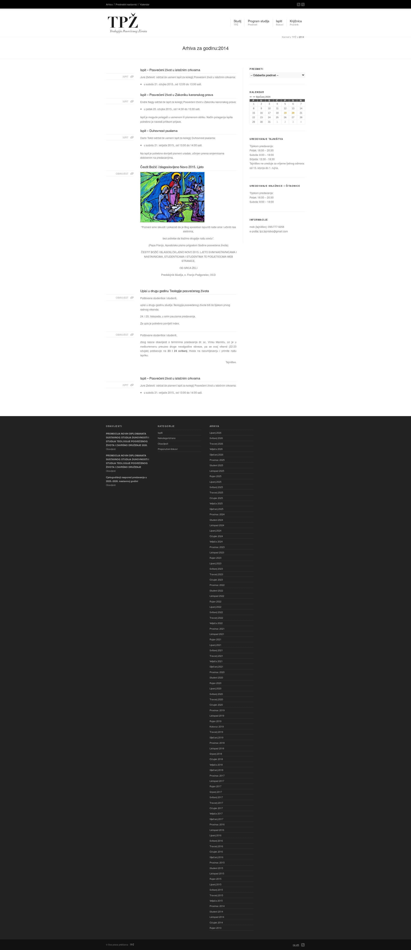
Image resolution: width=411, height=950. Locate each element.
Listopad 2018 (217, 748)
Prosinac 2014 (217, 906)
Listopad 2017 (217, 781)
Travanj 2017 (216, 802)
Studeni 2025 (216, 465)
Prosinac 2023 (217, 547)
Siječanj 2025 (216, 509)
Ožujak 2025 (216, 498)
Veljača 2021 (216, 661)
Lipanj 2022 (215, 606)
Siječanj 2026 (216, 454)
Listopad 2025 (217, 470)
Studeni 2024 (216, 519)
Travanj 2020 (216, 699)
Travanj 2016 (216, 846)
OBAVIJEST (122, 173)
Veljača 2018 (216, 764)
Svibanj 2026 (216, 438)
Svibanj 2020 (216, 694)
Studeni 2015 (216, 868)
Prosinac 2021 (217, 628)
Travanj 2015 (216, 895)
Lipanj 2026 (215, 432)
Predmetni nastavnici (126, 4)
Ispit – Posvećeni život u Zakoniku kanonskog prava (176, 94)
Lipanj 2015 (215, 884)
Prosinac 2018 (217, 742)
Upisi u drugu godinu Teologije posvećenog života (174, 290)
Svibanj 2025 (216, 487)
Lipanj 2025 (215, 481)
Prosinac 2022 (217, 585)
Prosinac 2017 (217, 775)
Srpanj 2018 (216, 753)
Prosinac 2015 (217, 862)
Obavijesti (163, 443)
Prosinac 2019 (217, 710)
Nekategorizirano (167, 438)
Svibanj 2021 (216, 650)
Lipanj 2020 (215, 688)
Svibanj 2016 (216, 840)
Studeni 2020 (216, 677)
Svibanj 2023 (216, 568)
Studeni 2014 (216, 911)
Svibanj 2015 (216, 889)
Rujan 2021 (215, 639)
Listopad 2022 (217, 595)
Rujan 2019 (215, 721)
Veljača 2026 (216, 449)
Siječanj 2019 (216, 737)
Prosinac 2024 (217, 514)
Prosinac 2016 (217, 824)
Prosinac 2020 (217, 672)
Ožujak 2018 (216, 759)
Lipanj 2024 (215, 530)
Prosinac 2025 (217, 460)
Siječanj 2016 (216, 857)
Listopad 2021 (217, 634)
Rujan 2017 (215, 786)
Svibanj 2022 (216, 612)
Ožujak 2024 (216, 536)
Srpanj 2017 (216, 791)
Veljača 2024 (216, 541)
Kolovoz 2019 (217, 726)
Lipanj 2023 (215, 563)
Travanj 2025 (216, 492)
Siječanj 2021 (216, 666)
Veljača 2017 (216, 813)
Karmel (285, 37)
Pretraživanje (303, 4)
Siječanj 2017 (216, 819)
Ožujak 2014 (216, 922)
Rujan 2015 (215, 878)
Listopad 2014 (217, 917)
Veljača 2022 (216, 623)
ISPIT (125, 76)
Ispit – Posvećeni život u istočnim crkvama (170, 69)
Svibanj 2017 (216, 797)
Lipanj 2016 (215, 835)
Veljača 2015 (216, 900)
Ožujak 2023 (216, 579)
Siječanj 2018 (216, 770)
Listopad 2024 (217, 525)
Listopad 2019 (217, 715)
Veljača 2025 (216, 503)
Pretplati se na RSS (298, 4)
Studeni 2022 (216, 590)
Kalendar (144, 4)
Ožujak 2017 (216, 808)
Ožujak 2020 (216, 704)
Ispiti (160, 432)
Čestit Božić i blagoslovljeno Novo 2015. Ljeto (172, 166)
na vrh (296, 944)
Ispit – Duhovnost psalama (158, 130)
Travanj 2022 (216, 617)
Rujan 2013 (215, 927)
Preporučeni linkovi (167, 449)
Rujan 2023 (215, 557)
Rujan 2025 (215, 476)
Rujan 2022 (215, 601)
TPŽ (294, 37)
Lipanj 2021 (215, 645)
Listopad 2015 (217, 873)
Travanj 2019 (216, 731)
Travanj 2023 (216, 574)
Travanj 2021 (216, 655)
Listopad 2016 (217, 830)
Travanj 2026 (216, 443)
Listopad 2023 (217, 552)
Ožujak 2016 (216, 851)
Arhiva (109, 4)
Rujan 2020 (215, 683)
